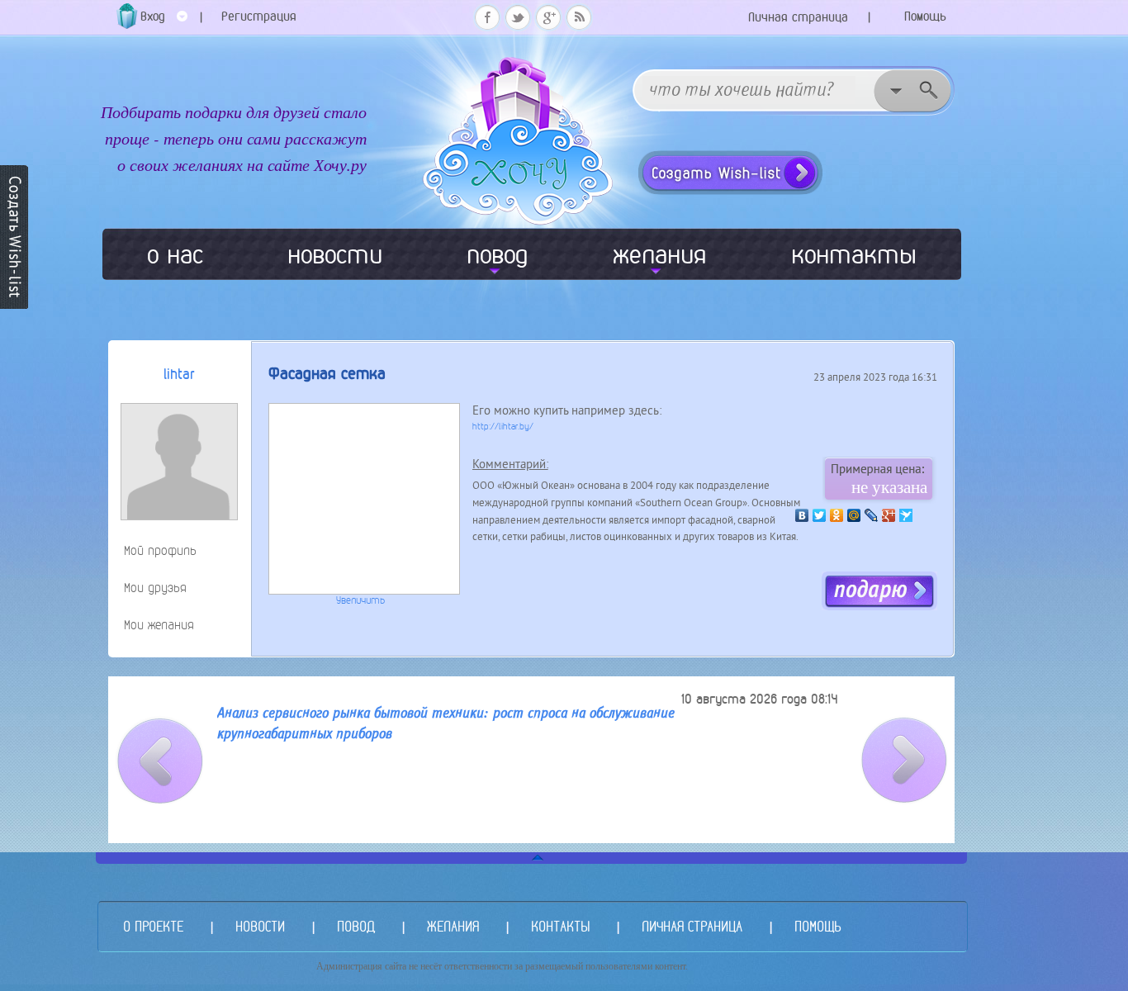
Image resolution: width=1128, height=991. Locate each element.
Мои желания (159, 625)
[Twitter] (819, 515)
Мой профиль (160, 550)
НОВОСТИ (260, 926)
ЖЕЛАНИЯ (453, 926)
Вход (152, 16)
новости (334, 254)
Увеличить (360, 600)
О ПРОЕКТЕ (153, 926)
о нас (175, 254)
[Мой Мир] (854, 515)
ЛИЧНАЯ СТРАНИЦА (692, 926)
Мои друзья (155, 588)
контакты (854, 254)
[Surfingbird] (906, 515)
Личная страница (798, 17)
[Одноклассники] (837, 515)
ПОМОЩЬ (817, 926)
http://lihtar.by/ (502, 426)
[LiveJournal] (871, 515)
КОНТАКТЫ (560, 926)
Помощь (925, 16)
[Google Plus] (889, 515)
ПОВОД (356, 926)
